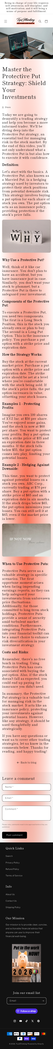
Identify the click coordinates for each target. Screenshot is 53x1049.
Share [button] (8, 107)
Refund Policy (12, 869)
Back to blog (28, 762)
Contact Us (11, 901)
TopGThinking (21, 1044)
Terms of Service (14, 875)
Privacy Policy (13, 862)
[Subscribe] (43, 1000)
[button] (6, 21)
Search (9, 856)
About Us (10, 894)
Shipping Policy (13, 907)
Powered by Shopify (36, 1044)
